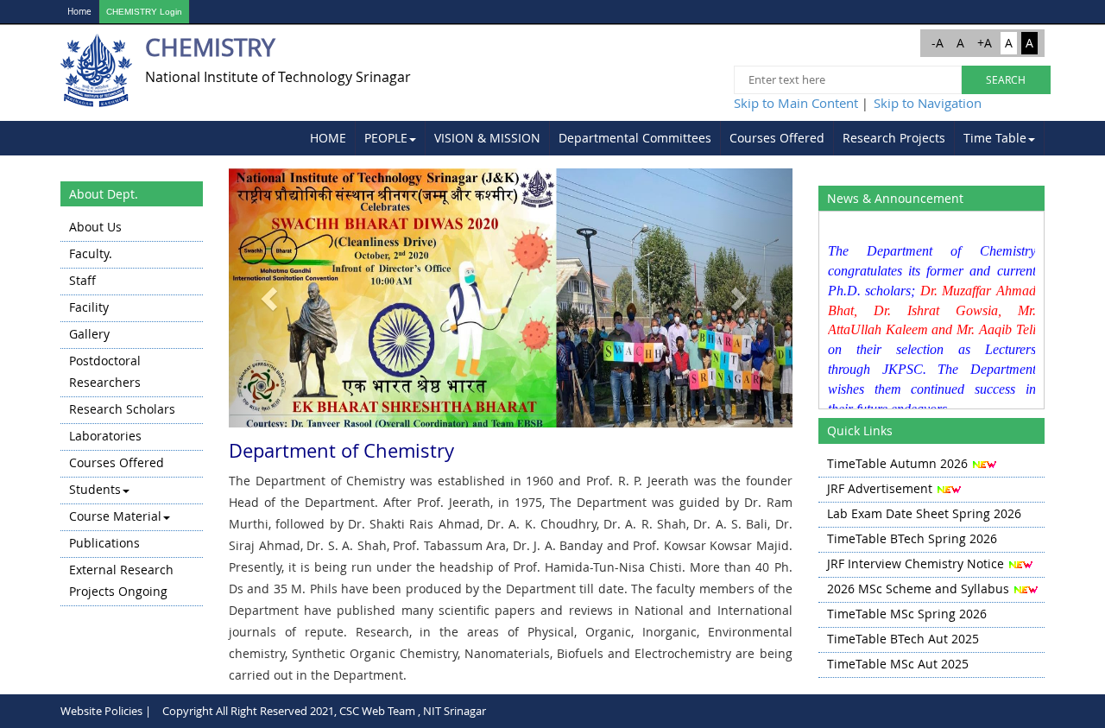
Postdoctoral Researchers (105, 371)
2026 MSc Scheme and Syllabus (918, 588)
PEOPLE (385, 138)
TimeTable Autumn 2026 (897, 463)
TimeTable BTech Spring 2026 (912, 538)
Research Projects (894, 138)
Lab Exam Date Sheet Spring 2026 (924, 513)
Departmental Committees (635, 138)
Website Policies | (105, 711)
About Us (95, 226)
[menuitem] (328, 138)
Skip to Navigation (928, 102)
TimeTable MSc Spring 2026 (907, 613)
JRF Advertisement (879, 488)
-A (937, 43)
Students (95, 489)
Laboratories (105, 435)
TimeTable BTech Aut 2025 (903, 638)
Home (79, 11)
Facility (89, 307)
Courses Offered (776, 138)
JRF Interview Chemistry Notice (915, 563)
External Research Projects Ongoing (121, 580)
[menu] (131, 410)
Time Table (994, 138)
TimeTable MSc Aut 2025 (898, 663)
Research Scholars (122, 409)
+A (984, 43)
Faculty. (90, 253)
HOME (328, 138)
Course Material (115, 516)
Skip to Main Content (796, 102)
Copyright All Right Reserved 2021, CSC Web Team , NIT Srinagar (324, 711)
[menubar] (673, 138)
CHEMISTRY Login (144, 11)
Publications (104, 543)
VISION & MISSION (487, 138)
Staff (82, 280)
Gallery (89, 334)
